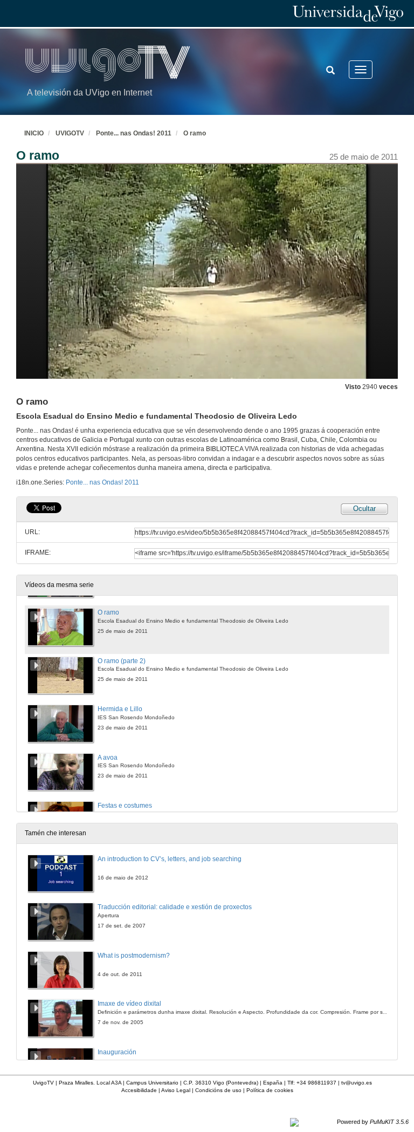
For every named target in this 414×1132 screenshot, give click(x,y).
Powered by (373, 1122)
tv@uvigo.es (356, 1083)
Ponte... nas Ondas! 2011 (133, 133)
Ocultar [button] (364, 508)
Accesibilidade (139, 1090)
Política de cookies (269, 1090)
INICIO (34, 133)
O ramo (194, 133)
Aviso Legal (175, 1090)
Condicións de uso (218, 1090)
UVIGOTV (70, 133)
